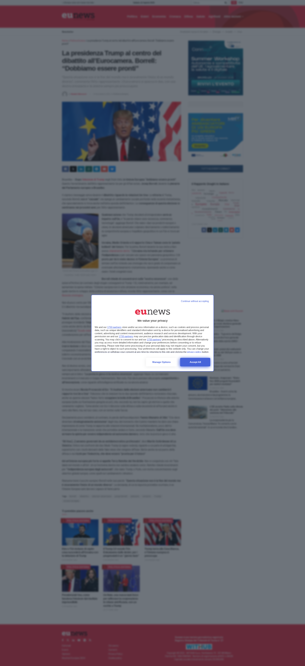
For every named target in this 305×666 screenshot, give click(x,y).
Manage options (161, 362)
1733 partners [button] (114, 327)
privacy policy (194, 352)
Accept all (195, 362)
